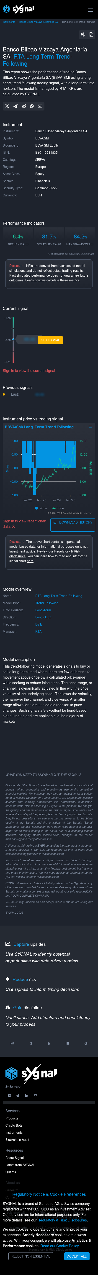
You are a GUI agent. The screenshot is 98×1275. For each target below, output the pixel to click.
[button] (83, 34)
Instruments (9, 21)
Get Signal (50, 340)
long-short (43, 617)
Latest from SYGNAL (20, 1164)
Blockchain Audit (17, 1139)
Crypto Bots (13, 1125)
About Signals (15, 1157)
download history (75, 522)
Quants (10, 1172)
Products (11, 1118)
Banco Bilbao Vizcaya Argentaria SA (38, 21)
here (30, 560)
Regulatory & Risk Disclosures (62, 1220)
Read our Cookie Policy (59, 1245)
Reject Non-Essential (30, 1256)
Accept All (77, 1256)
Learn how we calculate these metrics (52, 280)
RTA (38, 631)
